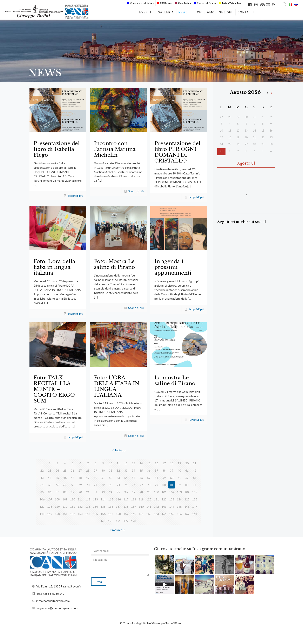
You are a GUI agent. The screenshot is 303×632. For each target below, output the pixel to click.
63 (194, 477)
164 (164, 513)
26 (72, 470)
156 (103, 513)
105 (194, 492)
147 (194, 506)
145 (179, 506)
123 (171, 499)
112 (87, 499)
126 (194, 499)
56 (141, 477)
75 (126, 485)
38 (164, 470)
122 (164, 499)
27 (80, 470)
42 (194, 470)
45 (57, 477)
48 (80, 477)
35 (141, 470)
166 (179, 513)
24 (57, 470)
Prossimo (116, 530)
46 (65, 477)
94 (110, 492)
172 (125, 521)
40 (179, 470)
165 (171, 513)
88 (65, 492)
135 (103, 506)
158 (118, 513)
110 (72, 499)
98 (141, 492)
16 (156, 463)
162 (148, 513)
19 (179, 463)
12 (126, 463)
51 (103, 477)
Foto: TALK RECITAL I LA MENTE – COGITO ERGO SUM (54, 389)
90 (80, 492)
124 (179, 499)
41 (187, 470)
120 (148, 499)
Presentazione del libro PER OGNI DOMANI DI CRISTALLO (177, 152)
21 (194, 463)
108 (57, 499)
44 (49, 477)
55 (133, 477)
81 (171, 485)
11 (118, 463)
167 (186, 513)
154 (87, 513)
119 (141, 499)
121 (156, 499)
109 (64, 499)
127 (42, 506)
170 (110, 521)
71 (95, 485)
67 (65, 485)
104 (186, 492)
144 (171, 506)
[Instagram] (171, 572)
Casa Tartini (184, 3)
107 (49, 499)
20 (187, 463)
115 (110, 499)
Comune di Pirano (206, 3)
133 (87, 506)
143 (164, 506)
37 (156, 470)
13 (133, 463)
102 (171, 492)
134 (95, 506)
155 (95, 513)
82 (179, 485)
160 (133, 513)
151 (64, 513)
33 (126, 470)
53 (118, 477)
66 (57, 485)
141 (148, 506)
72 (103, 485)
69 (80, 485)
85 (42, 492)
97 (133, 492)
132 (80, 506)
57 (148, 477)
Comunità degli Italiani (142, 3)
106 (42, 499)
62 (187, 477)
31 (110, 470)
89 (72, 492)
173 (133, 521)
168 (194, 513)
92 (95, 492)
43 (42, 477)
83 (187, 485)
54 (126, 477)
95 (118, 492)
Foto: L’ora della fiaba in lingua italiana (54, 267)
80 (164, 485)
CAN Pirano (166, 3)
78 (148, 485)
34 (133, 470)
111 (80, 499)
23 (49, 470)
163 (156, 513)
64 (42, 485)
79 (156, 485)
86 (49, 492)
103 (179, 492)
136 (110, 506)
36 (148, 470)
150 (57, 513)
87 (57, 492)
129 (57, 506)
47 (72, 477)
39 (171, 470)
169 (103, 521)
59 (164, 477)
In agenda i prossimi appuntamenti (172, 267)
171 (118, 521)
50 (95, 477)
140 (141, 506)
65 (49, 485)
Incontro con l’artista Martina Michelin (115, 149)
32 (118, 470)
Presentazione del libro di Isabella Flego (57, 149)
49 (87, 477)
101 (164, 492)
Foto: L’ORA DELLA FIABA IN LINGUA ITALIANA (116, 386)
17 (164, 463)
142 (156, 506)
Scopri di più (75, 195)
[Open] (164, 564)
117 (125, 499)
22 (42, 470)
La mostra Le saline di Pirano (174, 380)
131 (72, 506)
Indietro (120, 450)
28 (87, 470)
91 (87, 492)
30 (103, 470)
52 (110, 477)
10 (110, 463)
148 (42, 513)
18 (171, 463)
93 (103, 492)
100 (156, 492)
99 (148, 492)
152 (72, 513)
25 (65, 470)
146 (186, 506)
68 (72, 485)
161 (141, 513)
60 (171, 477)
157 (110, 513)
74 (118, 485)
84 (194, 485)
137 (118, 506)
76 (133, 485)
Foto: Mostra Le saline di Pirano (114, 264)
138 (125, 506)
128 (49, 506)
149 (49, 513)
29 (95, 470)
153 (80, 513)
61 (179, 477)
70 (87, 485)
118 (133, 499)
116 (118, 499)
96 (126, 492)
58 (156, 477)
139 (133, 506)
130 (64, 506)
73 (110, 485)
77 (141, 485)
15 (148, 463)
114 (103, 499)
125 (186, 499)
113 (95, 499)
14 (141, 463)
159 (125, 513)
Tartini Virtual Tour (232, 3)
